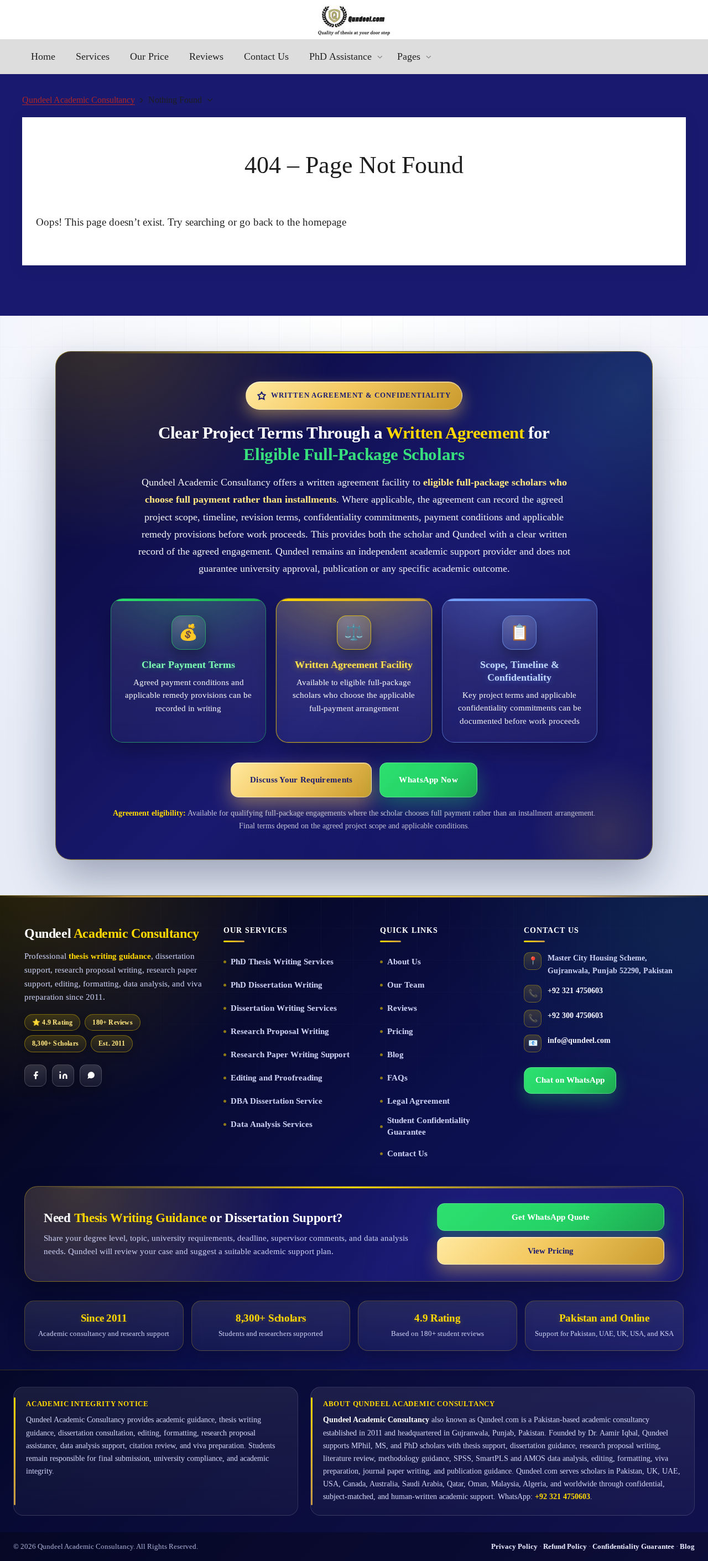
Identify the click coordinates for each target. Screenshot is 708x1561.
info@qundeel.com (579, 1040)
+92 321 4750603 (575, 990)
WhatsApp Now (428, 779)
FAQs (397, 1077)
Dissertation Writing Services (284, 1008)
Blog (395, 1054)
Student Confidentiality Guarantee (428, 1126)
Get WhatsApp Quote (551, 1217)
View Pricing (551, 1250)
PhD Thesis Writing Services (282, 961)
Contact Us (407, 1153)
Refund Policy (565, 1546)
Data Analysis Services (272, 1124)
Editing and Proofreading (276, 1077)
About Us (404, 961)
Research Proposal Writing (280, 1031)
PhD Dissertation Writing (276, 984)
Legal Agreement (418, 1101)
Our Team (406, 984)
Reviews (402, 1008)
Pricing (400, 1031)
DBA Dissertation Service (276, 1101)
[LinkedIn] (63, 1075)
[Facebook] (35, 1075)
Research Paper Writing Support (290, 1054)
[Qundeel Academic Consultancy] (354, 21)
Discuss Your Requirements (301, 779)
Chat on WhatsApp (570, 1080)
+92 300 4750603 (575, 1015)
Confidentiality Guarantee (633, 1546)
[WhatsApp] (91, 1075)
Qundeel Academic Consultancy (78, 100)
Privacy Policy (514, 1546)
